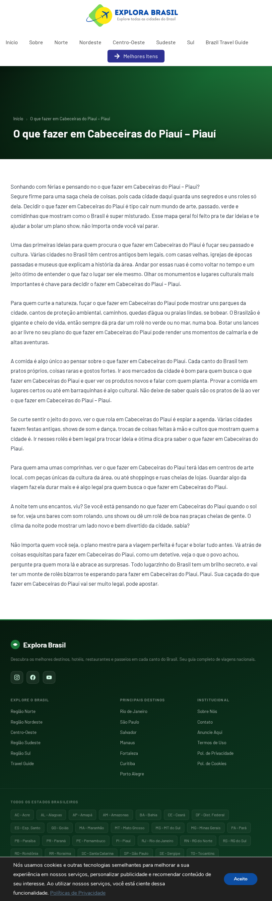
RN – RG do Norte (198, 840)
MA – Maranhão (91, 827)
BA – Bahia (148, 814)
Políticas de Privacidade (77, 893)
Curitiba (127, 763)
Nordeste (90, 42)
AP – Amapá (82, 814)
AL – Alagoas (51, 814)
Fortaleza (129, 753)
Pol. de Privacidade (215, 753)
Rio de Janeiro (133, 711)
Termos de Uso (211, 742)
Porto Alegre (132, 773)
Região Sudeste (25, 742)
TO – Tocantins (203, 853)
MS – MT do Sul (168, 827)
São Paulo (129, 722)
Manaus (127, 742)
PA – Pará (238, 827)
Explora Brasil (44, 644)
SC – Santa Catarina (97, 853)
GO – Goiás (60, 827)
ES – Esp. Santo (27, 827)
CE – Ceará (176, 814)
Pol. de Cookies (212, 763)
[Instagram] (17, 677)
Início (12, 42)
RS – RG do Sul (234, 840)
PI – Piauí (123, 840)
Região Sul (21, 753)
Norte (61, 42)
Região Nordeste (26, 722)
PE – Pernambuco (90, 840)
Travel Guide (22, 763)
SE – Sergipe (170, 853)
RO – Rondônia (26, 853)
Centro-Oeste (129, 42)
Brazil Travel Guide (227, 42)
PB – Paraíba (25, 840)
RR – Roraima (60, 853)
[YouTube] (49, 677)
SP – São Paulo (136, 853)
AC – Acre (22, 814)
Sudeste (166, 42)
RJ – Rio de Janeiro (157, 840)
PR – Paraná (56, 840)
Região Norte (23, 711)
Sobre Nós (207, 711)
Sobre (36, 42)
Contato (205, 722)
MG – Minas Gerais (206, 827)
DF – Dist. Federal (210, 814)
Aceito (240, 879)
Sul (190, 42)
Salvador (128, 732)
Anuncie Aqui (209, 732)
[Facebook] (33, 677)
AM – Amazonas (116, 814)
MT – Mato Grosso (130, 827)
